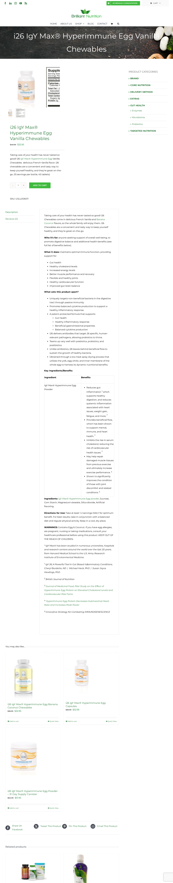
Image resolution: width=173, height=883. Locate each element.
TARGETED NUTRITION (143, 131)
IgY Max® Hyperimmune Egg (36, 158)
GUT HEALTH (137, 105)
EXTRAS (134, 98)
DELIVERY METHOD (141, 92)
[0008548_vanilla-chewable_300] (25, 87)
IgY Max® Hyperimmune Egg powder (78, 498)
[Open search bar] (118, 23)
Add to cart (40, 185)
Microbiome (138, 117)
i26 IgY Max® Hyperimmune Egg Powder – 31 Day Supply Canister (33, 793)
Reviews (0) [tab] (11, 219)
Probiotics (137, 124)
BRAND (134, 78)
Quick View (54, 721)
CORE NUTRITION (140, 85)
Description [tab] (11, 212)
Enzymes (137, 110)
